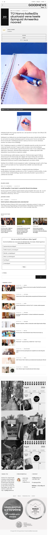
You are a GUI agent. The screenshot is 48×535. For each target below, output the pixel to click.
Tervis (25, 357)
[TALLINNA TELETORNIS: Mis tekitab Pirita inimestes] (12, 425)
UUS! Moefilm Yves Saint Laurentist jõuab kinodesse (19, 188)
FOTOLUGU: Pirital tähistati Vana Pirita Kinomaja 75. (29, 332)
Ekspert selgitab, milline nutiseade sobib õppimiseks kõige (31, 323)
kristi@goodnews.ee (26, 482)
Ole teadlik (26, 294)
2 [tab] (4, 519)
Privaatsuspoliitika (36, 482)
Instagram (38, 1)
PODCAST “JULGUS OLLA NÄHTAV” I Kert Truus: (28, 341)
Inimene (25, 339)
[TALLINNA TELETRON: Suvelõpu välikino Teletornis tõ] (34, 425)
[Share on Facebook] (21, 40)
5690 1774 (25, 480)
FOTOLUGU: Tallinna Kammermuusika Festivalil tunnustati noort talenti (6, 230)
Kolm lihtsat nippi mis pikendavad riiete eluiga (28, 368)
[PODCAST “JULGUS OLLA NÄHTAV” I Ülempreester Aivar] (34, 455)
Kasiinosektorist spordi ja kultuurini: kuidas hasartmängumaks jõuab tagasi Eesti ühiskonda (23, 231)
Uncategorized (27, 348)
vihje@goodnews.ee (9, 490)
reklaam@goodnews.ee (38, 486)
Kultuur (18, 10)
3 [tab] (5, 519)
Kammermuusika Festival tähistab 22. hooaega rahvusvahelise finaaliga (40, 230)
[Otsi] (41, 277)
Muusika (25, 285)
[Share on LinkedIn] (25, 40)
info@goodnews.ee (36, 478)
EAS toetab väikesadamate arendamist (14, 202)
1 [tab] (2, 519)
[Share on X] (23, 40)
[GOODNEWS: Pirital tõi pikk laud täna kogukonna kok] (12, 395)
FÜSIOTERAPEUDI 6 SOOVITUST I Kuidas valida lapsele (30, 305)
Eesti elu (14, 10)
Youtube (42, 1)
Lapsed (25, 303)
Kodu (11, 10)
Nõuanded (26, 312)
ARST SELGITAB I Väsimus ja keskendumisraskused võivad (31, 359)
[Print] (27, 40)
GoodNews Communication (33, 531)
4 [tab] (6, 519)
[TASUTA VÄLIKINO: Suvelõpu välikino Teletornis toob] (12, 455)
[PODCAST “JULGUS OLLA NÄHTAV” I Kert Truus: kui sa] (34, 395)
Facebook (33, 1)
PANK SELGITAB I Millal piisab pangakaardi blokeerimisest (31, 296)
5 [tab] (7, 519)
